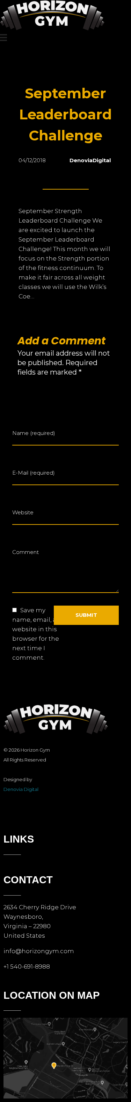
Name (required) (33, 433)
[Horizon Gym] (52, 15)
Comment (25, 552)
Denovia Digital (20, 789)
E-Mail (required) (33, 472)
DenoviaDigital (90, 160)
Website (23, 512)
